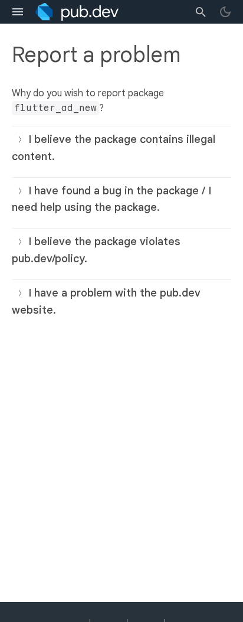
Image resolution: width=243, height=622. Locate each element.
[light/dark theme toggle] (225, 12)
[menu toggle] (18, 12)
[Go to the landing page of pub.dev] (77, 12)
